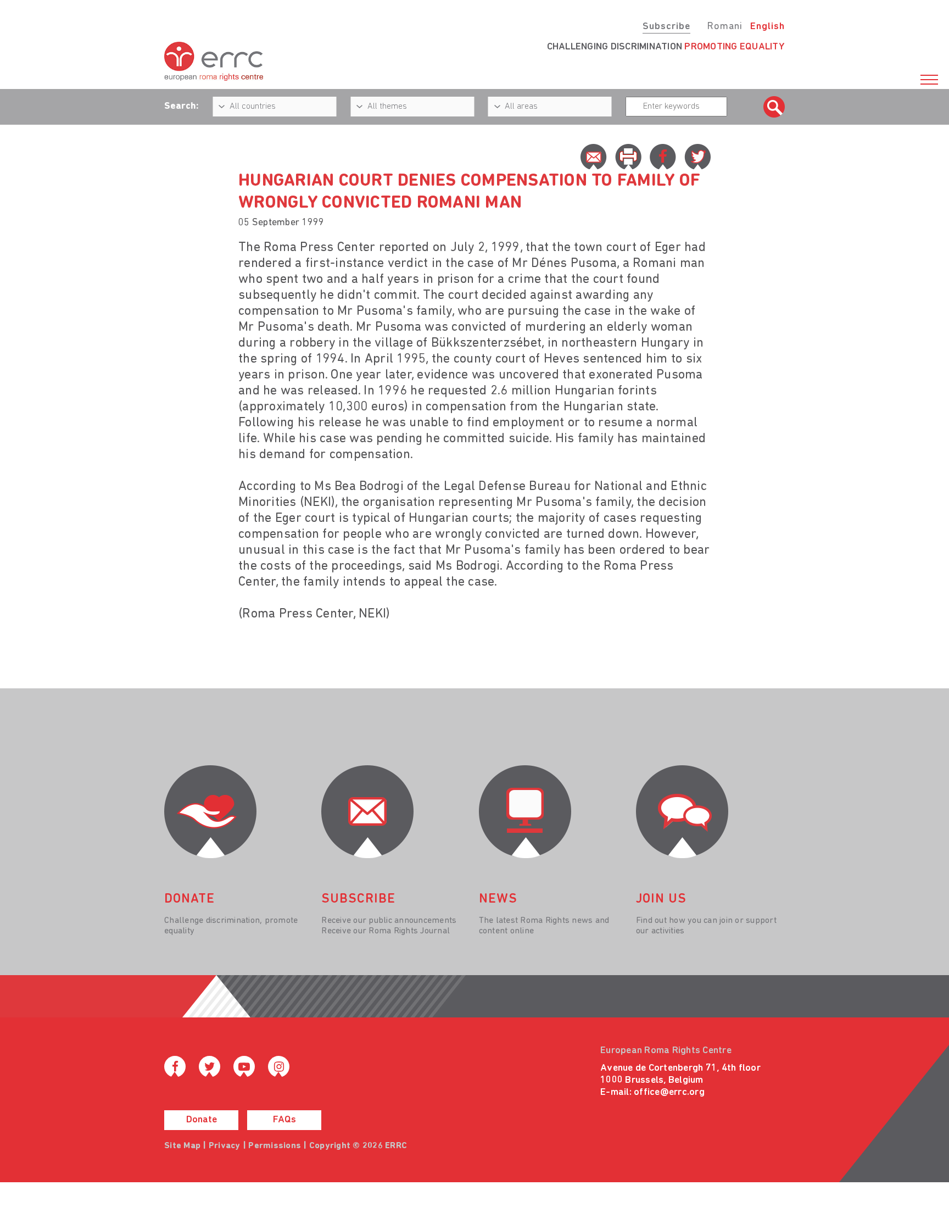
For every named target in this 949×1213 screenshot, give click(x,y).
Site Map (182, 1146)
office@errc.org (669, 1093)
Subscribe (666, 27)
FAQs (284, 1120)
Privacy (225, 1146)
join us (661, 899)
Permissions (274, 1146)
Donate (201, 1120)
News (498, 899)
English (767, 27)
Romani (725, 27)
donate (189, 899)
